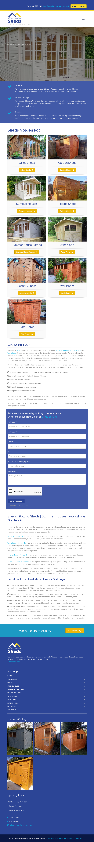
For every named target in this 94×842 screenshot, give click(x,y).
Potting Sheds (66, 211)
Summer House (13, 686)
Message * (12, 471)
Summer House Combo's (16, 689)
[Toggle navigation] (83, 19)
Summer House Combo (25, 252)
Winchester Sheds (14, 662)
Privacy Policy (50, 838)
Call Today (72, 631)
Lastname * (12, 432)
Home (9, 676)
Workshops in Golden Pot (17, 543)
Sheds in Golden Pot (15, 536)
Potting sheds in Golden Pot (18, 555)
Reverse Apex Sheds (14, 693)
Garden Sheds (65, 170)
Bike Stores (25, 334)
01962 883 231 (49, 416)
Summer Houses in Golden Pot (17, 70)
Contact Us (77, 6)
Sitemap (69, 838)
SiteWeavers (79, 838)
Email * (10, 442)
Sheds (19, 350)
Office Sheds (25, 170)
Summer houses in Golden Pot (19, 562)
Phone (10, 452)
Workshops (65, 293)
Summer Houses (25, 211)
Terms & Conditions (60, 838)
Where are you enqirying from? (19, 462)
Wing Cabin (65, 252)
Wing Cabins (12, 696)
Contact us (11, 710)
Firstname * (12, 422)
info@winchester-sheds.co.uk (56, 6)
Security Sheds (25, 293)
